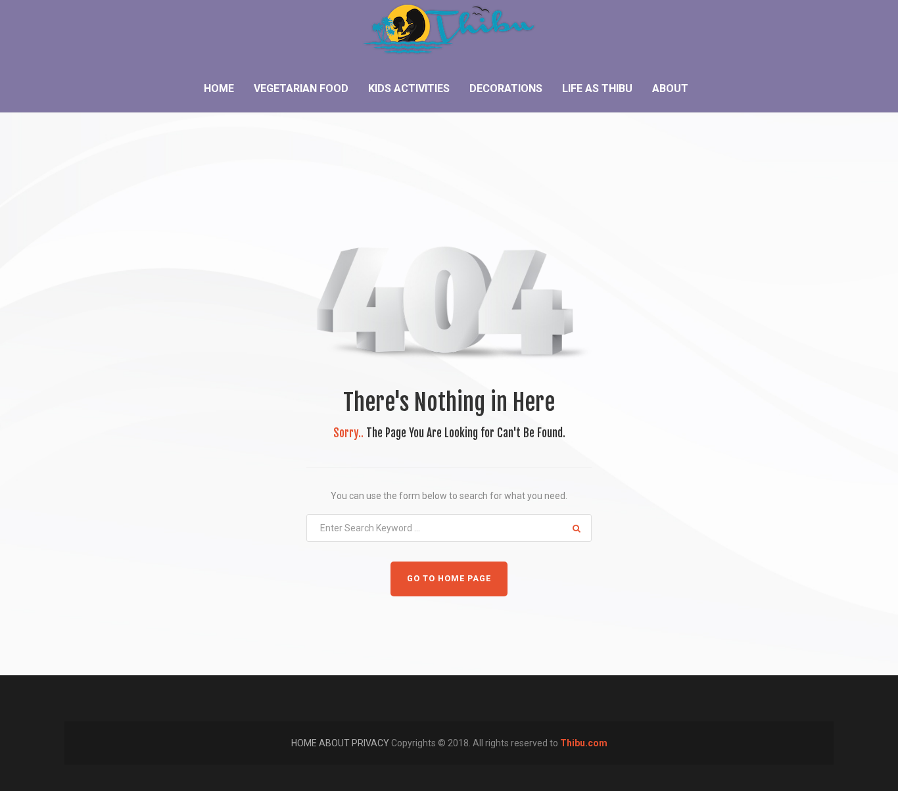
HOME (305, 743)
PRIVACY (371, 743)
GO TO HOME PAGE (449, 578)
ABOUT (335, 743)
